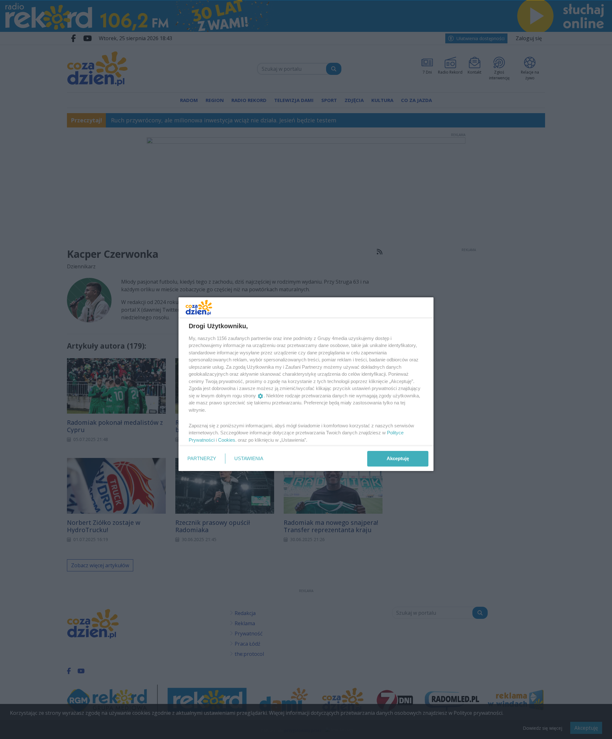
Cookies (226, 440)
